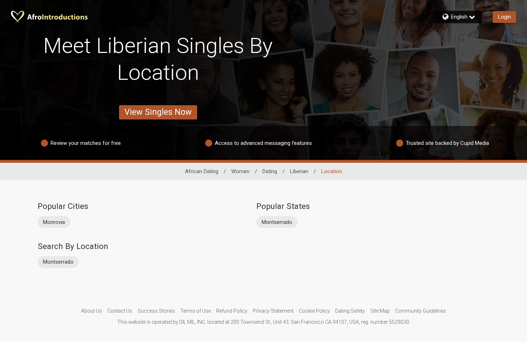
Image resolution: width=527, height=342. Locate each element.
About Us (91, 311)
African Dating (201, 171)
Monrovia (54, 222)
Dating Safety (350, 311)
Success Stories (156, 311)
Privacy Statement (273, 311)
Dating (269, 171)
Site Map (380, 311)
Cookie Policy (314, 311)
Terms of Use (195, 311)
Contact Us (119, 311)
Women (240, 171)
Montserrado (277, 222)
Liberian (299, 171)
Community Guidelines (420, 311)
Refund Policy (231, 311)
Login (504, 17)
